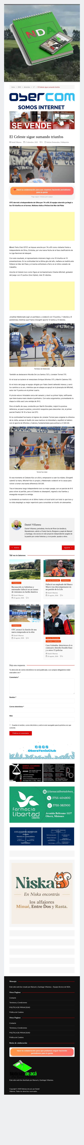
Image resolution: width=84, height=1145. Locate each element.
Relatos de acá (62, 75)
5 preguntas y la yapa (25, 79)
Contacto (12, 998)
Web (11, 716)
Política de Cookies (16, 1012)
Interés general (38, 75)
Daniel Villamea (16, 142)
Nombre (12, 697)
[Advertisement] (42, 226)
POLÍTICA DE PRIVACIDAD (19, 1007)
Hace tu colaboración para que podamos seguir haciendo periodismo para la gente (42, 1052)
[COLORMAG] (23, 1069)
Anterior (16, 548)
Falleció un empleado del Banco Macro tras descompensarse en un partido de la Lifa (59, 586)
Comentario (14, 677)
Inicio (12, 75)
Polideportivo (50, 75)
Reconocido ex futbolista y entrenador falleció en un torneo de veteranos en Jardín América (25, 589)
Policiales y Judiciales (23, 75)
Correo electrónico (16, 706)
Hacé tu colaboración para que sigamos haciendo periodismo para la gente (42, 190)
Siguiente (67, 548)
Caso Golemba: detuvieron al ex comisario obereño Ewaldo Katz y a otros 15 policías (59, 647)
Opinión (13, 79)
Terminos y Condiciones (18, 1002)
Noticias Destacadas (53, 142)
